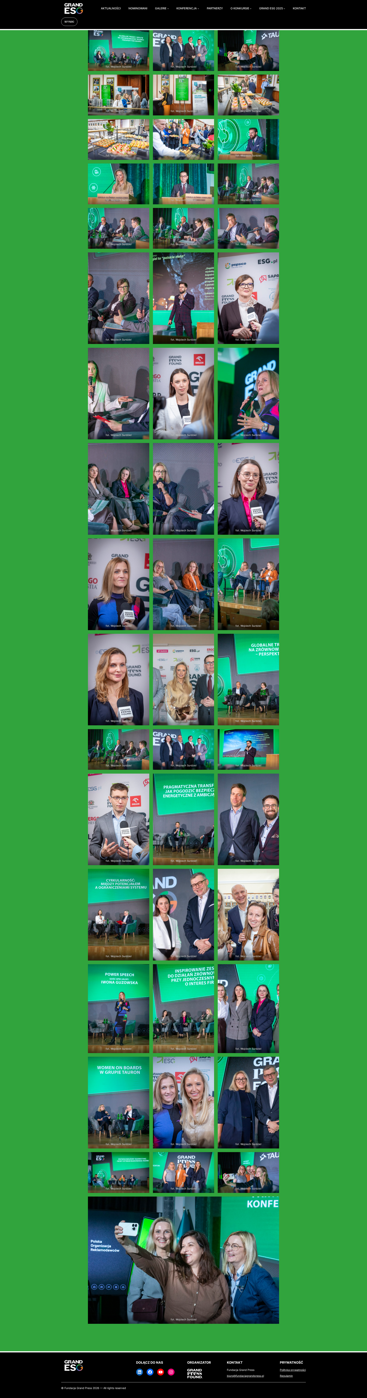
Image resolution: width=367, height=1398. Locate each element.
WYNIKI (69, 21)
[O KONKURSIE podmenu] (251, 8)
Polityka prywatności (293, 1369)
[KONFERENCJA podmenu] (198, 8)
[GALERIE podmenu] (168, 8)
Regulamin (286, 1375)
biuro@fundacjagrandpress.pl (245, 1375)
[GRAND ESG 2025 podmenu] (284, 8)
